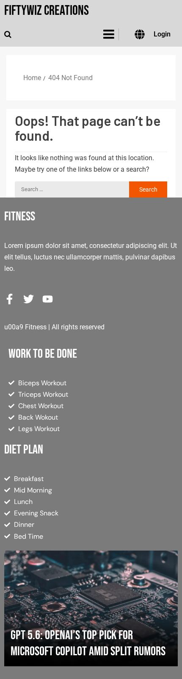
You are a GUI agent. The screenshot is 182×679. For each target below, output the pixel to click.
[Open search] (7, 34)
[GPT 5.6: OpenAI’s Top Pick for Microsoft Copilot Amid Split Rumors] (91, 608)
